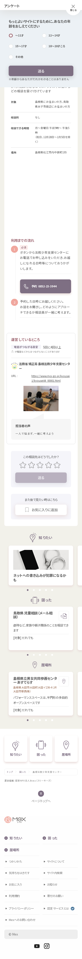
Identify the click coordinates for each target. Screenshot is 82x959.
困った (22, 772)
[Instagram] (46, 946)
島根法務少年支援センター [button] (47, 772)
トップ (10, 772)
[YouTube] (37, 946)
